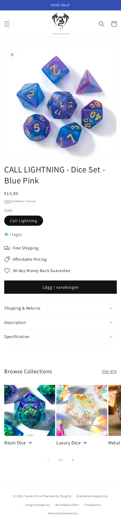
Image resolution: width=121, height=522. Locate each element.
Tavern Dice (33, 496)
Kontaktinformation (63, 513)
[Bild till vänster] (48, 460)
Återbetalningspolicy (92, 496)
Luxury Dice (68, 443)
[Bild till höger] (73, 460)
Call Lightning (23, 220)
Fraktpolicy (92, 505)
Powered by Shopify (56, 496)
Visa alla (109, 371)
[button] (7, 24)
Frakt (7, 201)
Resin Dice (15, 443)
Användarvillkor (67, 505)
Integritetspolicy (37, 505)
